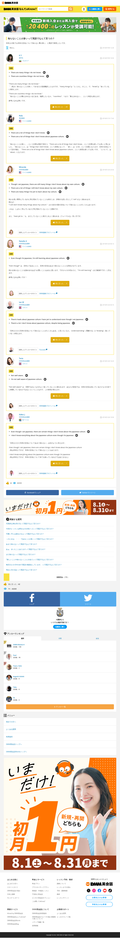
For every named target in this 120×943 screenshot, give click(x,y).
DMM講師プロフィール (47, 232)
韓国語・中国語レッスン (40, 891)
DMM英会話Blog (13, 924)
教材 (58, 894)
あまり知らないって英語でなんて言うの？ (21, 544)
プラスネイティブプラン (40, 887)
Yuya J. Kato (17, 666)
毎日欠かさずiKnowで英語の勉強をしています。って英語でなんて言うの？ (34, 565)
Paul (14, 655)
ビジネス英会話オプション (41, 898)
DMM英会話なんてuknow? (16, 917)
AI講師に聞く (96, 9)
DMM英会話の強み (13, 891)
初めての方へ (11, 722)
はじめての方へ (12, 884)
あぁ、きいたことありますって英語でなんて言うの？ (25, 549)
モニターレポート (13, 898)
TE (14, 698)
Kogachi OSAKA (18, 676)
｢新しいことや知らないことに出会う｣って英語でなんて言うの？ (30, 559)
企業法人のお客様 (99, 897)
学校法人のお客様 (99, 904)
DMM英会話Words (13, 920)
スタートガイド (12, 887)
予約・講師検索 (62, 891)
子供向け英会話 (37, 894)
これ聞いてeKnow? (38, 901)
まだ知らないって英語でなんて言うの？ (21, 554)
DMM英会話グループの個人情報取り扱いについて (44, 918)
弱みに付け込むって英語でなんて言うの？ (21, 570)
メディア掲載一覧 (38, 922)
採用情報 (35, 926)
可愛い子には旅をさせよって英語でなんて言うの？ (25, 534)
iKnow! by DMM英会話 (15, 913)
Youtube (42, 350)
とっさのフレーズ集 (64, 917)
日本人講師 (11, 894)
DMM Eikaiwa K (18, 645)
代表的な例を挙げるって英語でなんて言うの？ (23, 523)
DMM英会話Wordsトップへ (16, 752)
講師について (61, 884)
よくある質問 (11, 729)
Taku (15, 687)
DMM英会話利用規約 (39, 913)
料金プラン (36, 884)
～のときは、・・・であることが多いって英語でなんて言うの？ (30, 539)
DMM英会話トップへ (14, 744)
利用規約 (9, 737)
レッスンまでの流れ (64, 887)
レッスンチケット (63, 898)
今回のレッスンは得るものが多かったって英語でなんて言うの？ (30, 529)
